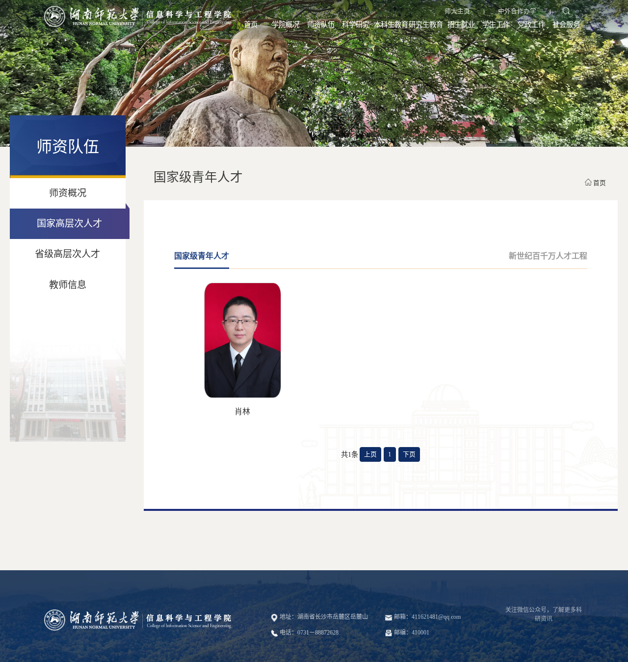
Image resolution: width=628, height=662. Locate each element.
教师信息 (67, 285)
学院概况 (285, 24)
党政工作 (531, 24)
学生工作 (496, 24)
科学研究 (355, 24)
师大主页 (457, 11)
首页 (251, 24)
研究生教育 (426, 24)
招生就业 (461, 24)
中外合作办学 (517, 11)
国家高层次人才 (69, 223)
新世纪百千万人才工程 (548, 256)
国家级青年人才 (201, 256)
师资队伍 (321, 24)
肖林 (242, 411)
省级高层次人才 (67, 254)
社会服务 (566, 24)
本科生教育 (391, 24)
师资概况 (67, 193)
